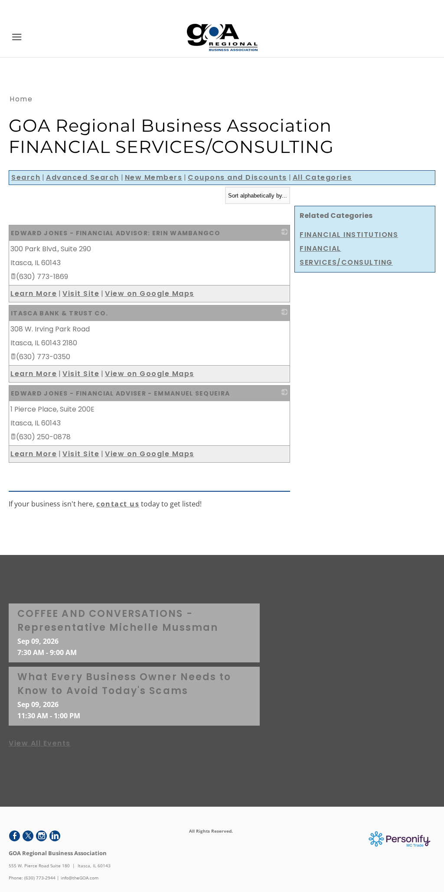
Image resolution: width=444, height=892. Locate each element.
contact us (117, 504)
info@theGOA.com (79, 878)
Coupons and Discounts (237, 177)
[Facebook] (14, 835)
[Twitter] (28, 835)
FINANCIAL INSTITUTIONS (349, 235)
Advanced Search (82, 177)
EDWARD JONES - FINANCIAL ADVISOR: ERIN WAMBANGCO (115, 233)
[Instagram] (41, 835)
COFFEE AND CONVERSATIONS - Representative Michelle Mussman (117, 620)
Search (25, 177)
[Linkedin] (54, 835)
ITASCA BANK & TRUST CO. (59, 313)
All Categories (322, 177)
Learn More (33, 293)
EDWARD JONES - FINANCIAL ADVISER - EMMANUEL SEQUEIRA (120, 393)
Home (21, 99)
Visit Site (80, 293)
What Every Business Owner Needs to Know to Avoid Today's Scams (124, 683)
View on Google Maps (149, 293)
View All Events (40, 743)
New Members (154, 177)
